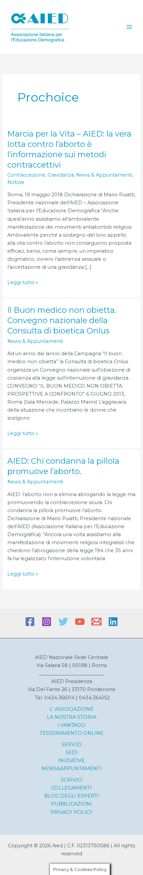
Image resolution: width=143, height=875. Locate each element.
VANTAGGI (72, 725)
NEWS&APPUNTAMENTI (71, 768)
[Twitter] (63, 621)
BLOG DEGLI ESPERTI (71, 796)
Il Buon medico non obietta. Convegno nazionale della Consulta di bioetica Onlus (61, 320)
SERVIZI (71, 744)
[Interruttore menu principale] (129, 27)
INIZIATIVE (71, 760)
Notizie (15, 182)
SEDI (72, 752)
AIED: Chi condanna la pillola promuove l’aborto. (63, 466)
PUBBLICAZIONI (71, 804)
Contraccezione (26, 175)
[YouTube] (79, 621)
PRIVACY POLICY (71, 812)
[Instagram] (46, 621)
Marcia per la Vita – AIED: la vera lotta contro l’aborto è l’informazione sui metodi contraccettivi (69, 149)
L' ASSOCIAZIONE (71, 709)
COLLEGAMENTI (71, 788)
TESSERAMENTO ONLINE (71, 733)
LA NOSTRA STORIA (71, 717)
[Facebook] (30, 621)
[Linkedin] (113, 621)
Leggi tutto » (22, 282)
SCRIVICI (71, 780)
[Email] (96, 621)
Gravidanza (61, 175)
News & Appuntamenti (104, 175)
